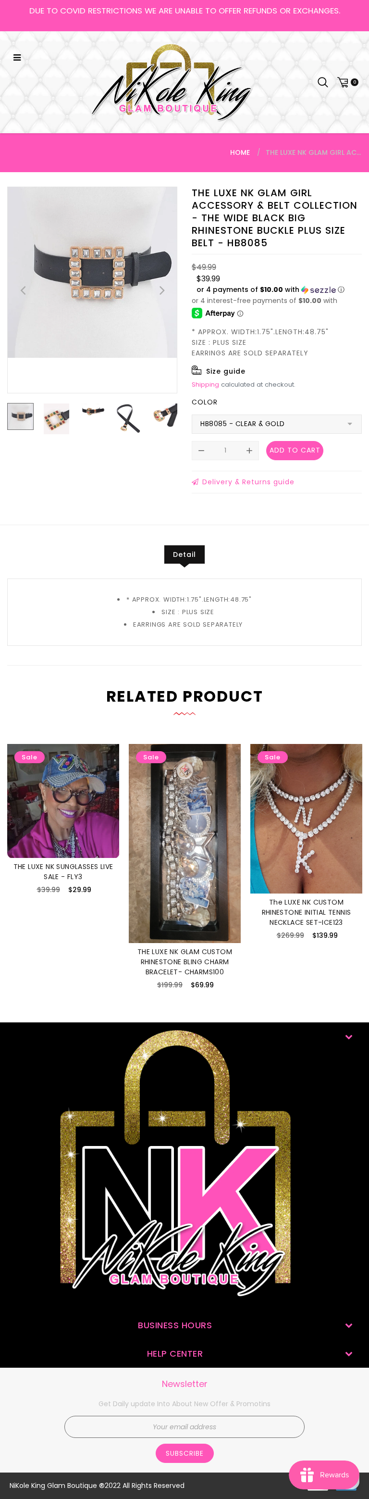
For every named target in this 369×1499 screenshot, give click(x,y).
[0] (346, 82)
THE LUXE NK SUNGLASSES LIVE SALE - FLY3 (63, 872)
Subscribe (185, 1453)
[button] (270, 290)
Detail (184, 554)
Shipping (205, 384)
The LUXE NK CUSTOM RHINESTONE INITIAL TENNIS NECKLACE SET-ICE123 (306, 912)
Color (205, 402)
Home (240, 152)
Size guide (226, 371)
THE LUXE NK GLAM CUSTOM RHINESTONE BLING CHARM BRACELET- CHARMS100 (184, 962)
